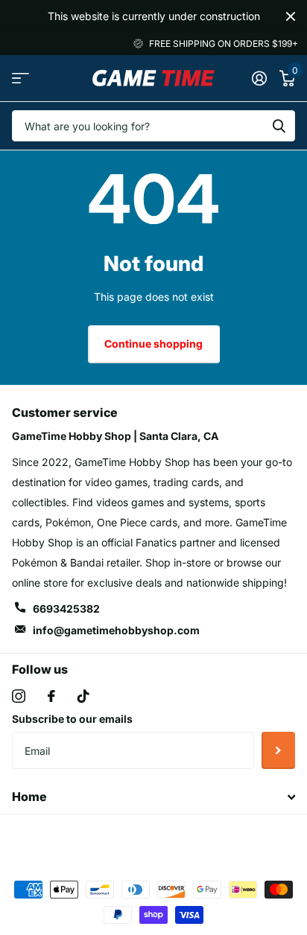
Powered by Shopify (215, 838)
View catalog (20, 77)
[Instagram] (18, 696)
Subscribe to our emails (72, 718)
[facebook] (51, 696)
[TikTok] (83, 696)
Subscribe (278, 750)
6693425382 (66, 608)
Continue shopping (153, 343)
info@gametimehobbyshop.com (116, 630)
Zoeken (278, 125)
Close (290, 16)
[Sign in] (259, 78)
